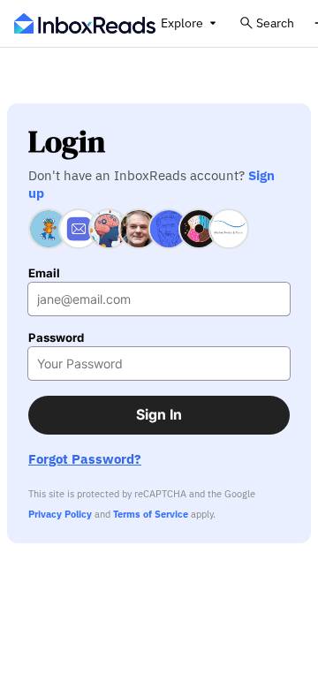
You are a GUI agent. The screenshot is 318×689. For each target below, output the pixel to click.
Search (275, 22)
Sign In (159, 414)
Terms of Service (150, 514)
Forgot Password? (84, 458)
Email (44, 273)
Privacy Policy (60, 514)
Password (56, 337)
